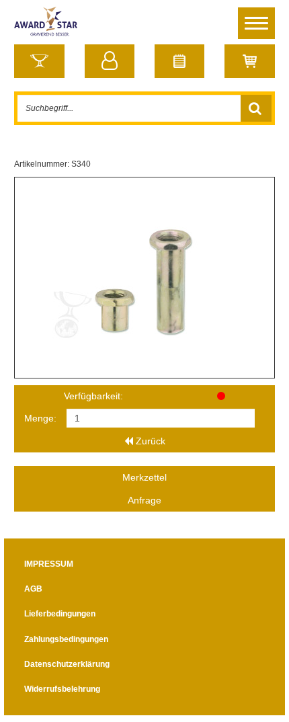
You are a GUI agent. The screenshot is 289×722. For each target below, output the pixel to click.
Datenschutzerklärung (67, 664)
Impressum (48, 564)
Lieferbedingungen (59, 613)
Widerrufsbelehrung (62, 689)
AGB (33, 589)
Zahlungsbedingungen (66, 639)
